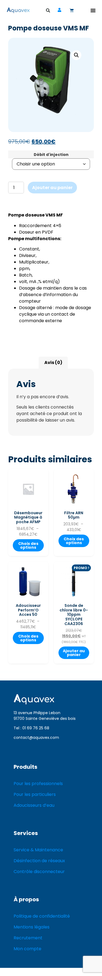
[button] (93, 10)
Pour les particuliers (35, 794)
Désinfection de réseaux (39, 861)
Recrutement (28, 938)
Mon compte (27, 949)
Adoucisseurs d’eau (34, 805)
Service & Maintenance (38, 850)
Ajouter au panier (52, 187)
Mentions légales (32, 927)
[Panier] (71, 10)
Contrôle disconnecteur (39, 871)
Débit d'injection (51, 154)
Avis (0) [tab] (53, 362)
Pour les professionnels (38, 783)
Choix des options (28, 545)
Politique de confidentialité (42, 916)
